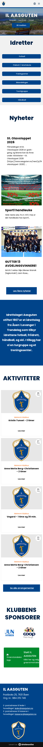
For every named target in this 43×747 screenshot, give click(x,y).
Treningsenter (22, 74)
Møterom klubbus (21, 417)
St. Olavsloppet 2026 (19, 140)
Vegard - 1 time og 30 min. (21, 516)
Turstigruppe (22, 91)
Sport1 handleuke (18, 210)
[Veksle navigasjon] (39, 3)
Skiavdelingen (22, 82)
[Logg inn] (34, 3)
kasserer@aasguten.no (25, 714)
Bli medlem (21, 25)
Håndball (22, 100)
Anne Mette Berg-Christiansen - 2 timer (21, 470)
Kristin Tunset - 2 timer (21, 420)
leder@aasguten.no (24, 708)
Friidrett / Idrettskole (22, 65)
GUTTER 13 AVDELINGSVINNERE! (21, 264)
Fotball (22, 56)
